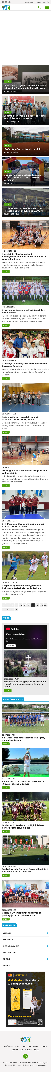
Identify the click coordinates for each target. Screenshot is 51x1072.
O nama (38, 2)
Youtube (9, 2)
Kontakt (46, 2)
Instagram (6, 2)
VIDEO (6, 965)
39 (41, 605)
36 (29, 605)
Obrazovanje (11, 946)
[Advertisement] (25, 26)
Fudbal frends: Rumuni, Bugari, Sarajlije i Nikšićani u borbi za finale (25, 870)
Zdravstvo (9, 952)
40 (45, 605)
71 (12, 609)
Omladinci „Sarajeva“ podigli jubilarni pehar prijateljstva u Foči (23, 826)
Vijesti (7, 933)
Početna (8, 1046)
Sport (6, 959)
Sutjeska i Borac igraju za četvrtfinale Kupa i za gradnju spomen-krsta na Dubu (25, 684)
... (16, 605)
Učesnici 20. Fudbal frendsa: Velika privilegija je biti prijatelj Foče (21, 914)
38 (37, 605)
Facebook (3, 2)
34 (20, 605)
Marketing (29, 2)
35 (25, 605)
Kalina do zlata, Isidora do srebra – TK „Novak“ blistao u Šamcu (23, 782)
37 (33, 605)
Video (36, 1050)
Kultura (8, 939)
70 (8, 609)
